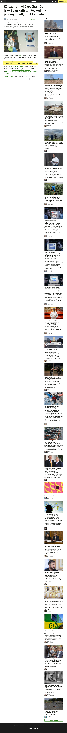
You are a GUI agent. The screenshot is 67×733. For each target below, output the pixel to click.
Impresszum (22, 725)
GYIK (11, 725)
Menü (3, 1)
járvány (7, 19)
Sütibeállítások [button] (53, 725)
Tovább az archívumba (54, 720)
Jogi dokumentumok (37, 725)
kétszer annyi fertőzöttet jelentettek (21, 70)
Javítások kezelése (28, 725)
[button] (6, 76)
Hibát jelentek (16, 725)
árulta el (20, 55)
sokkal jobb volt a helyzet (17, 66)
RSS (48, 725)
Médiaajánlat (44, 725)
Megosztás (34, 19)
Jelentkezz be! (63, 1)
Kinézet (55, 1)
